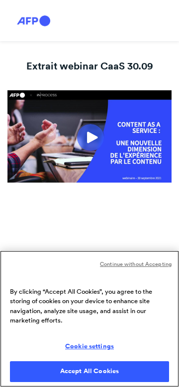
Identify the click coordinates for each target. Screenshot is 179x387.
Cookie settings (89, 346)
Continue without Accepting (136, 264)
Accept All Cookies (89, 371)
